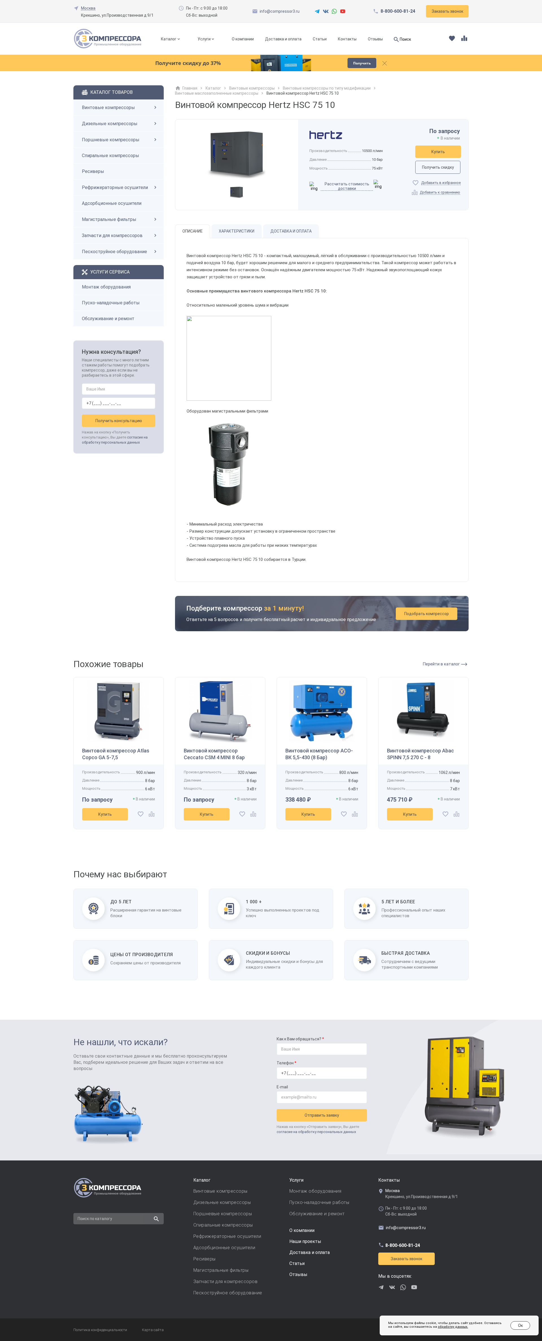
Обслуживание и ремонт (108, 318)
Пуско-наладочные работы (111, 302)
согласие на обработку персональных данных (316, 1132)
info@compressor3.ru (280, 11)
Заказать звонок (406, 1259)
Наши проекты (305, 1241)
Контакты (347, 39)
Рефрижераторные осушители (115, 187)
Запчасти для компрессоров (112, 235)
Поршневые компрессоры (110, 139)
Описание (192, 231)
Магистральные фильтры (109, 219)
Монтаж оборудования (106, 287)
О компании (243, 39)
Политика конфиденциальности (100, 1330)
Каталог (168, 39)
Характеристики (236, 231)
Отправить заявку (322, 1115)
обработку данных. (453, 1327)
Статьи (320, 39)
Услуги (204, 39)
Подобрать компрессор (426, 613)
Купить (438, 151)
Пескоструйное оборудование (114, 251)
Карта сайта (153, 1330)
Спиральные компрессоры (110, 155)
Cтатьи (297, 1263)
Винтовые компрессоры (108, 107)
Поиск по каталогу (95, 1218)
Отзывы (375, 39)
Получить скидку (438, 167)
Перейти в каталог (442, 664)
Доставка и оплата (283, 39)
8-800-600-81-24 (398, 11)
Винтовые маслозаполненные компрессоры (216, 93)
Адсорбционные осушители (111, 203)
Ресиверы (93, 171)
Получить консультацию (118, 420)
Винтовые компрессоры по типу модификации (327, 88)
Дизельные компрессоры (109, 123)
